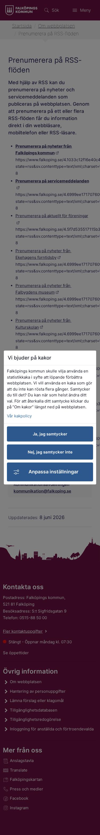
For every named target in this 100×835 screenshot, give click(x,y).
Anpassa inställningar (53, 471)
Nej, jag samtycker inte (50, 452)
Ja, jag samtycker (50, 433)
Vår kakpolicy (19, 415)
